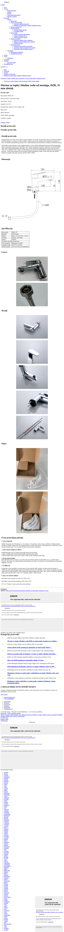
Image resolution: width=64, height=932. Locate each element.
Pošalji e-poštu (4, 719)
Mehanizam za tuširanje (17, 52)
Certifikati (6, 59)
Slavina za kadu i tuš (16, 27)
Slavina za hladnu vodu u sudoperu (23, 40)
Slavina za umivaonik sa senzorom (23, 46)
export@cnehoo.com (9, 697)
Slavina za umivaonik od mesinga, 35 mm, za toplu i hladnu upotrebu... (31, 654)
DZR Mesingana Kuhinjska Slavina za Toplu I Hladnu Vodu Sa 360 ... (31, 666)
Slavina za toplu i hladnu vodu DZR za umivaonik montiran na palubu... (32, 641)
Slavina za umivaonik (16, 22)
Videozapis (10, 58)
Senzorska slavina (15, 44)
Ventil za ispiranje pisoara (20, 37)
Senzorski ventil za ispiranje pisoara (23, 49)
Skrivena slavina (15, 28)
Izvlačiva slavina (18, 43)
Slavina (9, 19)
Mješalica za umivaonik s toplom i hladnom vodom (27, 25)
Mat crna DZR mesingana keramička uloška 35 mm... (25, 660)
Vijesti (5, 55)
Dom (5, 7)
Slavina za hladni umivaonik (21, 24)
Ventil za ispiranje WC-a (20, 36)
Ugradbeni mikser (18, 31)
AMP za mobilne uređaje (13, 713)
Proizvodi (6, 18)
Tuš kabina (10, 50)
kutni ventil (14, 21)
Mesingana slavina (27, 714)
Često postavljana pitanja (13, 15)
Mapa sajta (3, 713)
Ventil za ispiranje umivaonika (22, 34)
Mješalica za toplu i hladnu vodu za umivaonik (44, 714)
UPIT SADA (4, 694)
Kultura (9, 12)
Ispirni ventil (14, 33)
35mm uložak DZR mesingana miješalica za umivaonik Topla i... (29, 647)
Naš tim (9, 13)
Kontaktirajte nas (8, 64)
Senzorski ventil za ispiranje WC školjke (24, 47)
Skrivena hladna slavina (20, 30)
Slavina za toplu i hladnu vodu (13, 714)
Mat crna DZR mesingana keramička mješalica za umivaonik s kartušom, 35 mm (27, 590)
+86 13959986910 (9, 698)
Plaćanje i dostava (12, 16)
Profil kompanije (11, 10)
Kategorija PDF (11, 62)
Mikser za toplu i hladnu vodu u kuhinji (24, 41)
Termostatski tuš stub (16, 53)
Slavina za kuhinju (15, 39)
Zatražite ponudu (5, 122)
